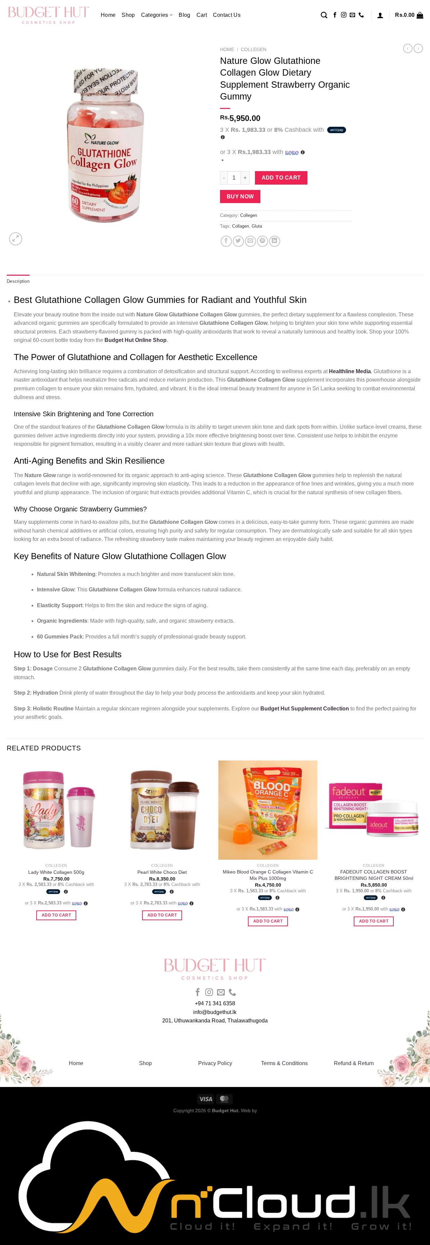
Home (108, 15)
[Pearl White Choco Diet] (162, 810)
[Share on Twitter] (238, 241)
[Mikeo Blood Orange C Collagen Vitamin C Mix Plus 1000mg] (267, 810)
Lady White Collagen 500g (56, 872)
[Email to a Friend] (250, 241)
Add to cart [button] (56, 915)
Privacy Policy (215, 1063)
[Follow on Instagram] (343, 15)
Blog (184, 15)
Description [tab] (18, 281)
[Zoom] (15, 238)
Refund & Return (354, 1063)
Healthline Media (350, 371)
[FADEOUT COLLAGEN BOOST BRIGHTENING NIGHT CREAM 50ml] (373, 810)
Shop (128, 15)
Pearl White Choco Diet (162, 872)
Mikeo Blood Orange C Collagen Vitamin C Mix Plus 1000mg (268, 875)
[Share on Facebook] (226, 241)
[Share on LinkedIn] (274, 241)
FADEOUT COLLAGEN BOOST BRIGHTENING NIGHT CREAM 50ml (374, 875)
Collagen (240, 226)
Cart (202, 15)
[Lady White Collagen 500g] (56, 810)
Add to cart (281, 178)
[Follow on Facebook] (335, 15)
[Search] (324, 15)
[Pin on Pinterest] (262, 241)
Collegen (253, 49)
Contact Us (227, 15)
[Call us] (361, 15)
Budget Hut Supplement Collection (304, 708)
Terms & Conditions (284, 1063)
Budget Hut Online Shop (135, 340)
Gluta (257, 226)
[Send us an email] (352, 15)
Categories (154, 15)
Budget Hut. (226, 1110)
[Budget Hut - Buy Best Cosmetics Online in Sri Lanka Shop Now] (49, 15)
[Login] (380, 15)
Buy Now (240, 196)
